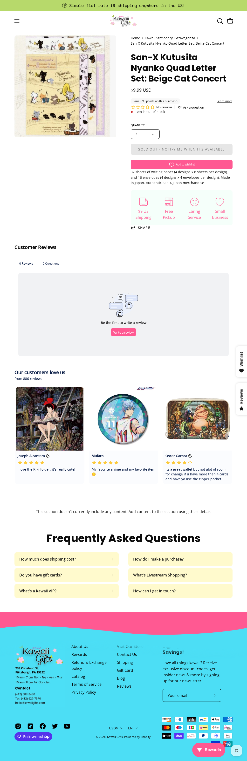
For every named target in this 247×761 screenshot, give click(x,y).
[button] (219, 21)
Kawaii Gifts (115, 737)
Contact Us (127, 654)
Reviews (124, 686)
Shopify (146, 737)
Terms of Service (86, 684)
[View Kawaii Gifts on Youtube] (66, 726)
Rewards (79, 654)
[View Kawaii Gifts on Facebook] (42, 726)
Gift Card (125, 670)
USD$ (113, 728)
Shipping (125, 662)
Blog (121, 678)
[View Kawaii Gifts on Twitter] (54, 726)
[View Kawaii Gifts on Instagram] (17, 726)
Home (135, 38)
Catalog (78, 676)
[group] (123, 5)
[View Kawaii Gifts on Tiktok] (30, 726)
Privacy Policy (83, 692)
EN (130, 728)
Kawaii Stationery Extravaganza (170, 38)
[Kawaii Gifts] (123, 21)
